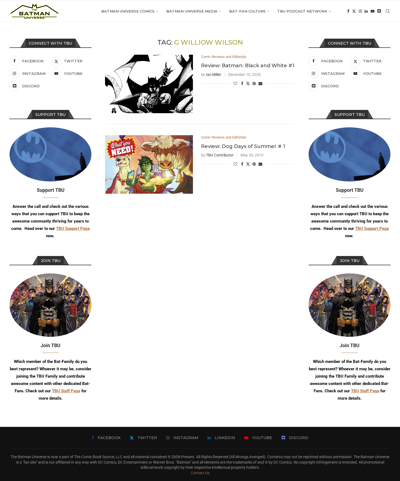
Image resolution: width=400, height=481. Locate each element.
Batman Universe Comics (128, 11)
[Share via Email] (260, 83)
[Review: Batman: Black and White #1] (149, 84)
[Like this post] (235, 83)
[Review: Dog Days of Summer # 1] (149, 164)
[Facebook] (348, 11)
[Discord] (379, 11)
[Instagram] (360, 11)
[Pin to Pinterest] (254, 83)
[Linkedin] (366, 11)
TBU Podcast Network (302, 11)
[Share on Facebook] (242, 83)
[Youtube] (372, 11)
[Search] (387, 11)
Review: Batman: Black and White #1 (247, 66)
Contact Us (200, 473)
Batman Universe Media (191, 11)
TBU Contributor (219, 155)
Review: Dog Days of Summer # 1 (243, 146)
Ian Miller (213, 74)
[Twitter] (354, 11)
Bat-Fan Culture (247, 11)
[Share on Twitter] (248, 83)
